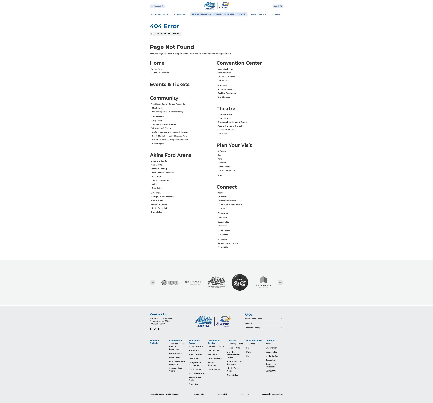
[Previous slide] (152, 282)
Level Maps (156, 193)
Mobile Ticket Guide (160, 208)
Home (152, 33)
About (220, 193)
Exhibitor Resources (227, 93)
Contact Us (223, 247)
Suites (154, 184)
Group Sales (156, 212)
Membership (157, 108)
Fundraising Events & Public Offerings (168, 112)
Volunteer (223, 217)
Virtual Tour (224, 81)
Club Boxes (157, 176)
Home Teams (157, 200)
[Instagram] (155, 329)
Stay (220, 175)
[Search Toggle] (278, 6)
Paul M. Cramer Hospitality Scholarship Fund (171, 140)
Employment (223, 213)
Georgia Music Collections (162, 197)
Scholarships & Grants (161, 128)
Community (180, 14)
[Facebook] (150, 329)
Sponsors (223, 226)
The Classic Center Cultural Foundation (168, 104)
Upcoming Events (159, 161)
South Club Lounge (160, 180)
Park (220, 159)
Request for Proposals (228, 243)
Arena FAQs (156, 165)
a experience (272, 394)
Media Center (224, 231)
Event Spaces (224, 97)
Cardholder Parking (227, 170)
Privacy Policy (157, 69)
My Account (156, 6)
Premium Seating (159, 169)
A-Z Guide (222, 151)
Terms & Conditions (160, 73)
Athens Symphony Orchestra (231, 126)
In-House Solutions (227, 77)
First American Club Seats (163, 173)
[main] (216, 153)
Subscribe (222, 240)
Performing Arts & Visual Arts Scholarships (170, 132)
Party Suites (157, 188)
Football (222, 163)
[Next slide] (280, 282)
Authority (223, 197)
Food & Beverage (159, 204)
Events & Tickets (160, 14)
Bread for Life (157, 117)
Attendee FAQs (225, 89)
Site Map (245, 394)
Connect (277, 14)
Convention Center (224, 14)
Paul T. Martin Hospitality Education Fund (169, 136)
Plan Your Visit (259, 14)
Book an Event (224, 73)
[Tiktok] (159, 329)
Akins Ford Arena (201, 14)
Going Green (156, 120)
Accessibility (223, 394)
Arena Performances (227, 201)
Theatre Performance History (231, 204)
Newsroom (223, 235)
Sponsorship (223, 222)
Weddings (222, 85)
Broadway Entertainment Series (232, 122)
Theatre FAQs (224, 118)
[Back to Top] (429, 395)
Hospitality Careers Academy (164, 124)
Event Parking (224, 167)
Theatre (241, 14)
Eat (219, 155)
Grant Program (158, 144)
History (222, 208)
